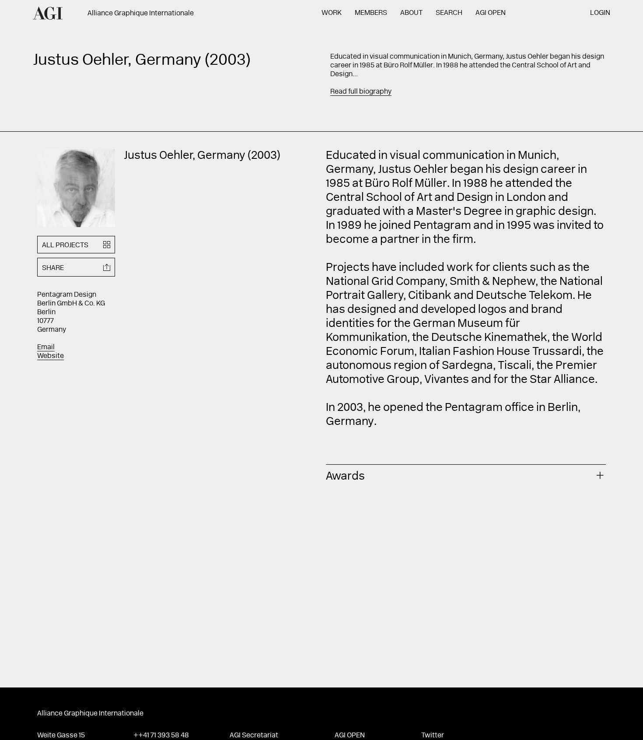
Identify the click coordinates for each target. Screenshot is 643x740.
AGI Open (490, 13)
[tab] (466, 475)
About (411, 13)
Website (50, 356)
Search (449, 13)
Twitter (432, 735)
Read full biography (360, 91)
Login (600, 13)
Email (46, 347)
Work (332, 13)
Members (371, 13)
